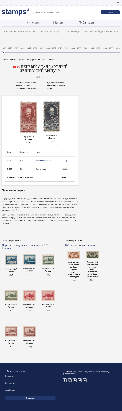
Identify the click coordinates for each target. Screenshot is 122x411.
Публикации (87, 22)
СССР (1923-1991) (72, 31)
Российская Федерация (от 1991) (101, 31)
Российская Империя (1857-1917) (20, 31)
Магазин (59, 22)
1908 (111, 48)
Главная (5, 60)
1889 (79, 48)
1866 (35, 48)
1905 (98, 48)
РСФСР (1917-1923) (50, 31)
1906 (105, 48)
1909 (118, 48)
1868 (48, 48)
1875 (54, 48)
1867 (41, 48)
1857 (4, 48)
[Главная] (15, 12)
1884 (66, 48)
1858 (10, 48)
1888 (73, 48)
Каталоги (33, 22)
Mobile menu (118, 2)
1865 (29, 48)
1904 (92, 48)
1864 (23, 48)
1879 (60, 48)
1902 (85, 48)
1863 (16, 48)
